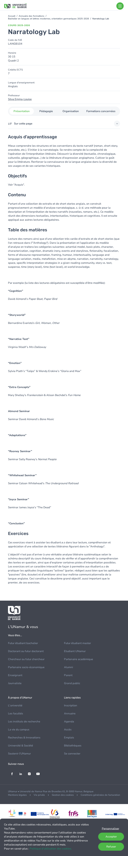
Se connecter (72, 753)
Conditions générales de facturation (100, 795)
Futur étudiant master (77, 643)
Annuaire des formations (31, 16)
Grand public (72, 683)
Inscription (70, 705)
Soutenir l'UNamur (19, 753)
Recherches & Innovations (24, 737)
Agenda (69, 721)
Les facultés (15, 713)
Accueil (11, 16)
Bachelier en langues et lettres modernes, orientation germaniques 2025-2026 (48, 18)
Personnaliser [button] (110, 828)
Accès (68, 729)
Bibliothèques (72, 745)
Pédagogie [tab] (46, 111)
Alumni (68, 667)
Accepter (111, 836)
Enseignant (15, 675)
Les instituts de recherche (24, 721)
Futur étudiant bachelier (23, 643)
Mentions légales (17, 795)
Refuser (111, 846)
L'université (15, 705)
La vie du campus (18, 729)
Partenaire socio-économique (26, 667)
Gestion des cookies (63, 795)
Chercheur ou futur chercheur (26, 659)
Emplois (69, 737)
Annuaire (70, 713)
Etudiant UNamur (75, 651)
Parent (68, 675)
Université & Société (20, 745)
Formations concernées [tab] (100, 111)
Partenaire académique (78, 659)
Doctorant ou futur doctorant (26, 651)
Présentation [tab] (22, 111)
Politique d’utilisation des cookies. (51, 848)
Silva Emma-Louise (20, 99)
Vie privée (39, 795)
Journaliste (15, 683)
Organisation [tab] (70, 111)
